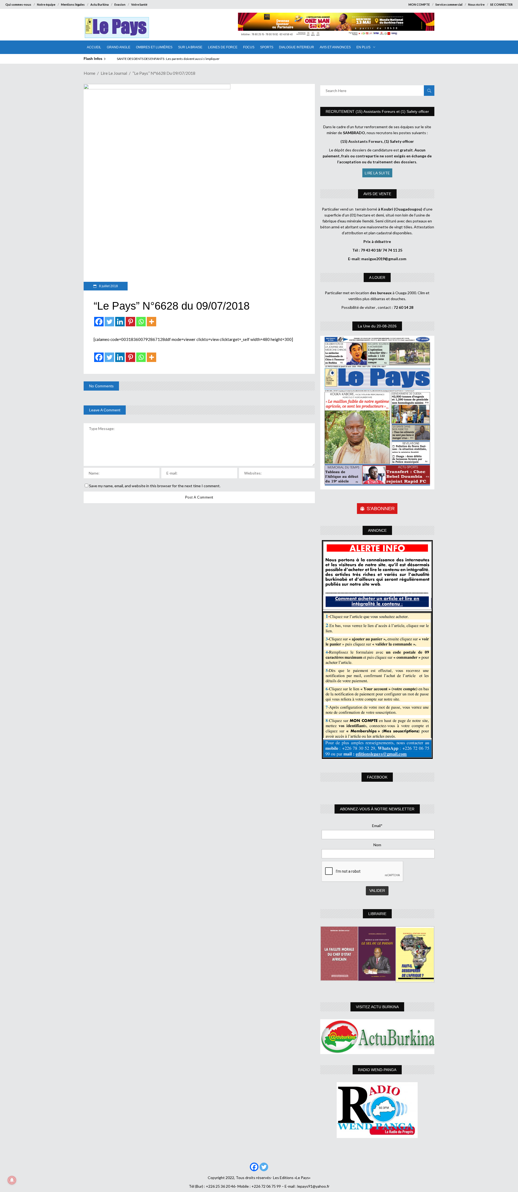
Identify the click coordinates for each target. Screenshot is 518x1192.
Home (89, 73)
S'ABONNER (381, 508)
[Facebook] (99, 321)
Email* (377, 825)
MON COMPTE (419, 4)
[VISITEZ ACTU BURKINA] (377, 1036)
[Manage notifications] (12, 1180)
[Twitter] (109, 321)
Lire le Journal (114, 73)
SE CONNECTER (501, 4)
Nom (377, 844)
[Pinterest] (130, 321)
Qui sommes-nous (18, 4)
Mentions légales (73, 4)
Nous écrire (476, 4)
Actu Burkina (99, 4)
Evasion (119, 4)
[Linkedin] (120, 321)
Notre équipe (46, 4)
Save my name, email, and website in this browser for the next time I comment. (154, 485)
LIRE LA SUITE (377, 173)
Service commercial (448, 4)
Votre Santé (139, 4)
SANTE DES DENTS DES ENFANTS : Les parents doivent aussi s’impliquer (168, 59)
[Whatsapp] (141, 321)
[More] (151, 321)
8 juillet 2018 (108, 286)
